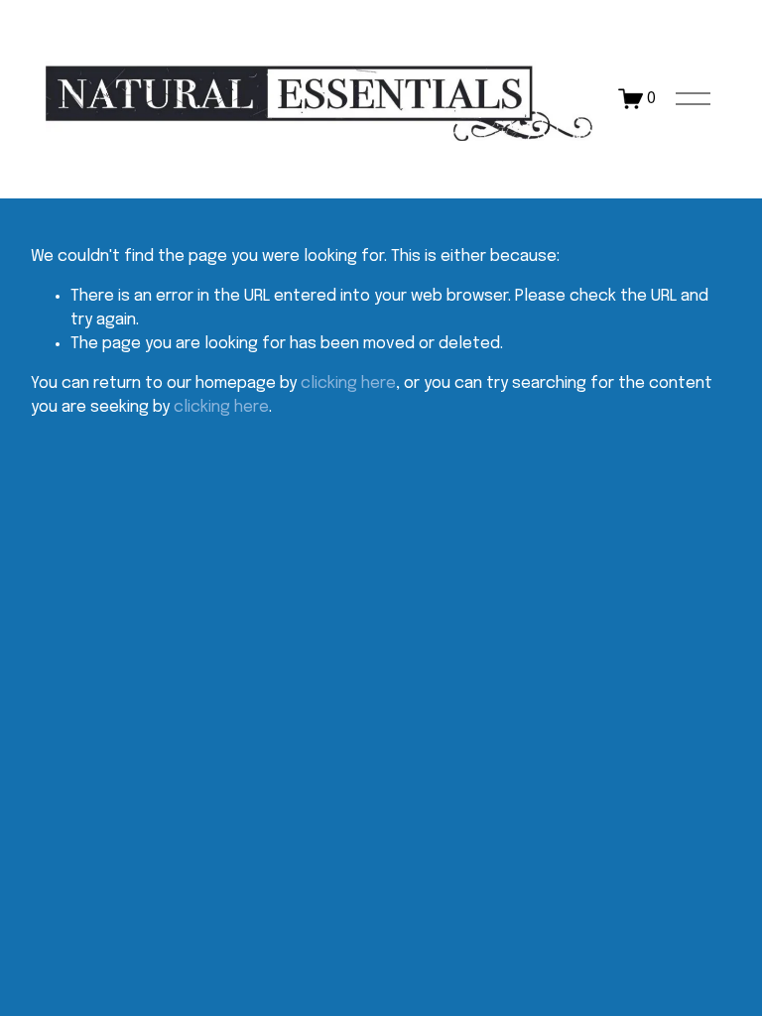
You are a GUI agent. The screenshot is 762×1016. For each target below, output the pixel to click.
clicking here (348, 383)
